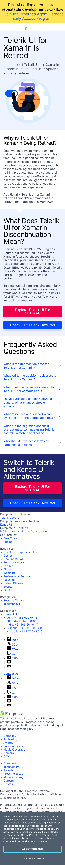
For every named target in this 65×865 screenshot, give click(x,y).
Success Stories (13, 600)
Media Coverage (14, 749)
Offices (8, 756)
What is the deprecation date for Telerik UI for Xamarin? (26, 365)
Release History (13, 562)
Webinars (9, 572)
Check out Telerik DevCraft (32, 325)
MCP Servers (8, 531)
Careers (8, 753)
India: (22, 624)
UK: (22, 621)
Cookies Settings (32, 858)
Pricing (7, 541)
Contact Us (10, 614)
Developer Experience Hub (21, 552)
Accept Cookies (32, 849)
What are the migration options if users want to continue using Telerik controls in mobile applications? (28, 429)
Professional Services (17, 576)
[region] (32, 838)
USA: (22, 617)
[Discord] (9, 666)
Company (9, 735)
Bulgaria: (24, 628)
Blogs (7, 569)
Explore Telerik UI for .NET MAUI (32, 311)
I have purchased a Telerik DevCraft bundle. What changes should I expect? (28, 402)
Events (7, 586)
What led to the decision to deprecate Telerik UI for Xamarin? (29, 377)
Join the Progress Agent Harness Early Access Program (34, 16)
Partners (9, 579)
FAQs (6, 590)
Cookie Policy (28, 835)
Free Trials (10, 538)
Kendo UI (6, 524)
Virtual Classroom (15, 583)
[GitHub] (9, 662)
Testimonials (11, 604)
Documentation (13, 559)
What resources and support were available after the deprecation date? (29, 415)
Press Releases (13, 746)
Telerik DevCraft (10, 517)
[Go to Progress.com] (11, 715)
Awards (8, 742)
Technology (11, 739)
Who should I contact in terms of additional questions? (26, 442)
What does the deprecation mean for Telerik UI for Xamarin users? (29, 389)
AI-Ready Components (32, 531)
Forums (8, 566)
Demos (8, 555)
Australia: (24, 631)
